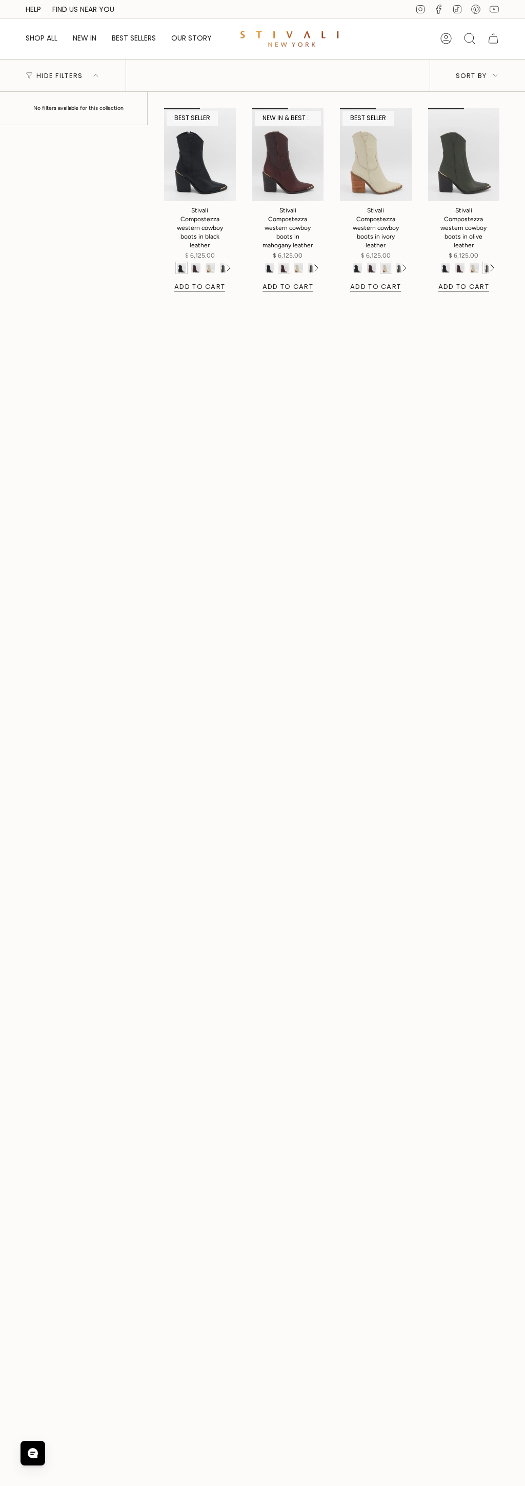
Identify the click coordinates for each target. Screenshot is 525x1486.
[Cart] (493, 38)
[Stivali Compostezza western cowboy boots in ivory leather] (376, 154)
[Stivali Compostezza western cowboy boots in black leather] (200, 154)
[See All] (228, 268)
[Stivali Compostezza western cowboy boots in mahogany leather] (288, 154)
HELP (33, 9)
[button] (41, 38)
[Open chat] (33, 1453)
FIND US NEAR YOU (83, 9)
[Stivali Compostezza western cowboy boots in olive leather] (464, 154)
